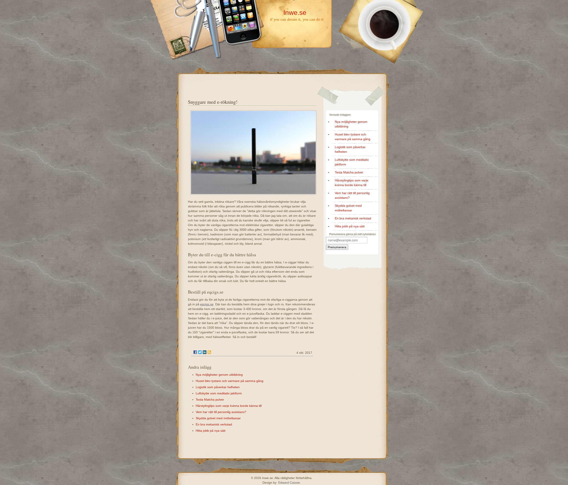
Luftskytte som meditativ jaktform (219, 393)
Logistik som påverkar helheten (218, 387)
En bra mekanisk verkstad (214, 424)
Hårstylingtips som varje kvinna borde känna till (229, 405)
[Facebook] (195, 352)
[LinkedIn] (204, 352)
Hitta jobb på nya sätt (210, 430)
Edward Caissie (289, 482)
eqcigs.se (206, 304)
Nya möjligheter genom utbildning (219, 374)
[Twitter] (200, 352)
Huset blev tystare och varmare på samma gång (229, 381)
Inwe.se (294, 12)
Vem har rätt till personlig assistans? (221, 412)
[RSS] (209, 352)
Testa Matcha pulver (210, 399)
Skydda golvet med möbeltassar (218, 418)
